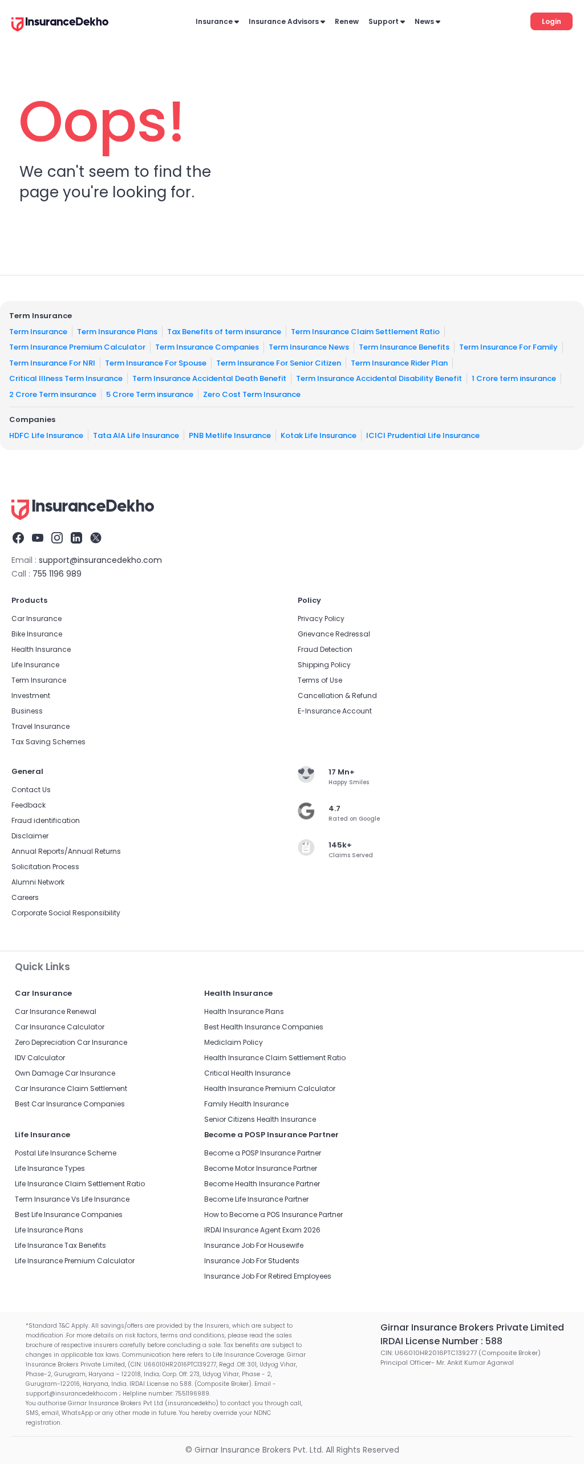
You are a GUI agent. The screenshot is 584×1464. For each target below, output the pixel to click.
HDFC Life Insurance (46, 434)
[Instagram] (57, 539)
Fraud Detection (325, 649)
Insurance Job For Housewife (253, 1245)
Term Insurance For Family (508, 347)
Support (383, 21)
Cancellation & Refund (337, 695)
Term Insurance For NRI (52, 362)
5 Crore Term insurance (149, 393)
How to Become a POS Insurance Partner (273, 1214)
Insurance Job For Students (251, 1261)
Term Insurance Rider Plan (399, 362)
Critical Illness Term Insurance (66, 378)
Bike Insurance (36, 634)
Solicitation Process (45, 866)
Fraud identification (45, 820)
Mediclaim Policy (233, 1042)
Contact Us (31, 789)
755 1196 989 (57, 573)
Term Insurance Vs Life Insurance (72, 1199)
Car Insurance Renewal (55, 1011)
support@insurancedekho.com (100, 560)
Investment (30, 695)
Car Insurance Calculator (59, 1027)
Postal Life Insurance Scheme (65, 1153)
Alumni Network (37, 882)
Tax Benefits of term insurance (224, 331)
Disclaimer (29, 836)
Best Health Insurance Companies (263, 1027)
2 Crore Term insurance (52, 393)
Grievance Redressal (334, 634)
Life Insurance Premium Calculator (75, 1261)
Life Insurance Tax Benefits (60, 1245)
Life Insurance (35, 665)
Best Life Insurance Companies (69, 1214)
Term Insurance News (309, 347)
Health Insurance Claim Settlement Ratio (275, 1057)
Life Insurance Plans (49, 1230)
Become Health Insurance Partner (262, 1184)
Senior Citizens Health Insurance (260, 1119)
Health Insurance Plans (244, 1011)
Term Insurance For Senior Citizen (278, 362)
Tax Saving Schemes (48, 742)
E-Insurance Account (335, 711)
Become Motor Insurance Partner (260, 1168)
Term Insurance (38, 331)
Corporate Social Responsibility (65, 913)
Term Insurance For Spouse (155, 362)
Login (551, 21)
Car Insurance (36, 618)
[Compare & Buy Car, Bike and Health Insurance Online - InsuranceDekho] (59, 25)
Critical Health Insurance (247, 1073)
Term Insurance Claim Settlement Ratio (365, 331)
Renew (347, 21)
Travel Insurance (40, 726)
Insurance (214, 21)
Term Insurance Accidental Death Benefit (209, 378)
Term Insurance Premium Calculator (77, 347)
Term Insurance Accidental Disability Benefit (379, 378)
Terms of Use (320, 680)
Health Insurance (41, 649)
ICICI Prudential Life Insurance (423, 434)
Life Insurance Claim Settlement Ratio (80, 1184)
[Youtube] (37, 539)
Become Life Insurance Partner (256, 1199)
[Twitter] (96, 539)
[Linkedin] (76, 539)
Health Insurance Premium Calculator (269, 1088)
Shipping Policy (324, 665)
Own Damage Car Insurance (65, 1073)
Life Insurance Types (50, 1168)
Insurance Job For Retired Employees (267, 1276)
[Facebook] (18, 539)
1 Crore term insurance (514, 378)
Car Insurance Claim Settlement (71, 1088)
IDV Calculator (40, 1057)
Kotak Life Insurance (318, 434)
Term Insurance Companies (207, 347)
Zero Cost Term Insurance (252, 393)
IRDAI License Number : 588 (441, 1341)
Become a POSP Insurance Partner (262, 1153)
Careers (25, 897)
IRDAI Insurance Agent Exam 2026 (262, 1230)
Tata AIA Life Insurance (136, 434)
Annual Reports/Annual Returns (66, 851)
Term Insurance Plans (117, 331)
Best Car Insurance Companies (70, 1104)
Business (27, 711)
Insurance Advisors (284, 21)
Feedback (28, 805)
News (424, 21)
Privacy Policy (321, 618)
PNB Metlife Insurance (230, 434)
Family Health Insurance (246, 1104)
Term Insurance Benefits (404, 347)
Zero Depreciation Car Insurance (71, 1042)
